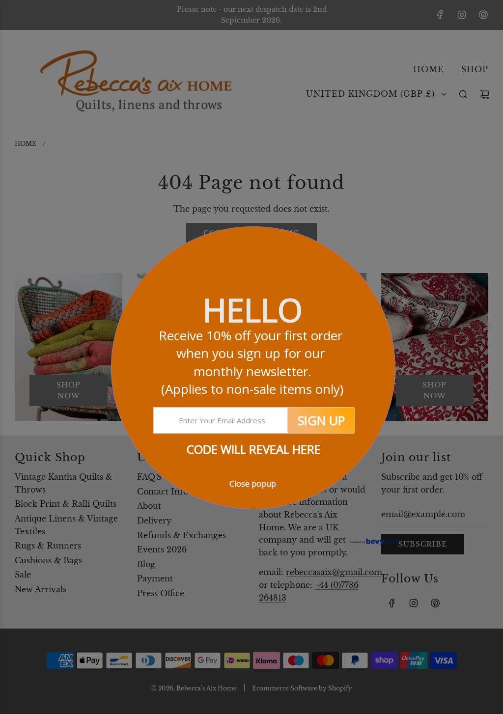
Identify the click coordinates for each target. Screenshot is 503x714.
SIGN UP (321, 420)
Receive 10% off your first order (252, 362)
